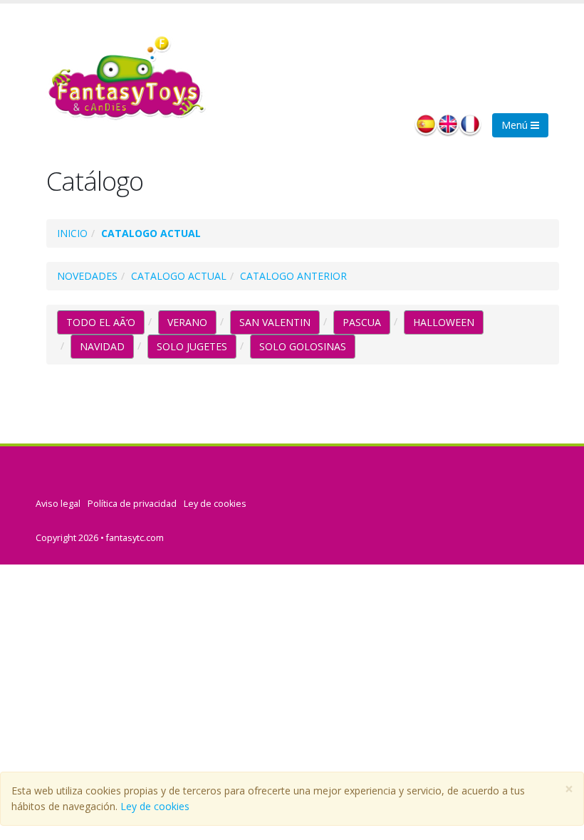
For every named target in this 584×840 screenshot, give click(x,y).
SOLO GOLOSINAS (302, 346)
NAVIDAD (102, 346)
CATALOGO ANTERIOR (293, 276)
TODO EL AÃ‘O (100, 322)
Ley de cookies (154, 806)
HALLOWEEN (443, 322)
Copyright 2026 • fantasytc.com (100, 538)
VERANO (187, 322)
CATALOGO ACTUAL (151, 233)
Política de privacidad (132, 504)
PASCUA (362, 322)
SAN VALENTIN (275, 322)
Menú (516, 125)
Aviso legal (58, 504)
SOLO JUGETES (192, 346)
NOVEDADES (87, 276)
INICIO (72, 233)
